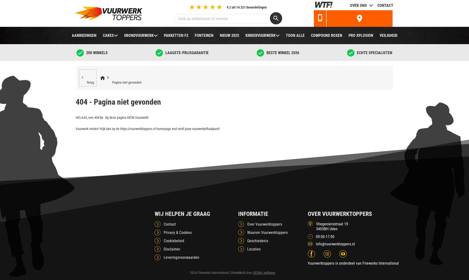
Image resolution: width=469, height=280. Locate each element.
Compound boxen (326, 35)
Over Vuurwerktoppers (264, 224)
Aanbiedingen (84, 35)
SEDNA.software (264, 273)
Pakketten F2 (176, 35)
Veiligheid (388, 35)
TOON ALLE (295, 35)
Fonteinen (204, 35)
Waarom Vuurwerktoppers (267, 232)
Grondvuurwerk (139, 35)
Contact (385, 5)
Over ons (358, 5)
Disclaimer (172, 249)
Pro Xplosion (361, 35)
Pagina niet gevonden (127, 82)
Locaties (254, 249)
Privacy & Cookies (178, 232)
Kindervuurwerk (260, 35)
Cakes (108, 35)
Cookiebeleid (174, 241)
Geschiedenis (257, 241)
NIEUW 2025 (229, 35)
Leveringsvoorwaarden (181, 257)
